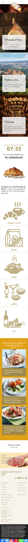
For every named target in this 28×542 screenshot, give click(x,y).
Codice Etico (4, 507)
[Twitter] (20, 478)
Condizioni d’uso (22, 483)
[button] (2, 460)
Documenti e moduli (7, 497)
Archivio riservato (22, 494)
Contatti (3, 505)
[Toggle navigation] (3, 2)
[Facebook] (25, 478)
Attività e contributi (6, 494)
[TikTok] (15, 478)
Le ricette (3, 492)
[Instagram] (23, 478)
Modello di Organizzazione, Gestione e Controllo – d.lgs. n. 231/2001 (7, 513)
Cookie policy (21, 488)
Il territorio (4, 487)
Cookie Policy (21, 531)
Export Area (4, 502)
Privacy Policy (21, 485)
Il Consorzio (9, 122)
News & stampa (5, 500)
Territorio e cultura (11, 79)
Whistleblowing (21, 490)
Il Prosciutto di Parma (13, 39)
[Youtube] (18, 478)
